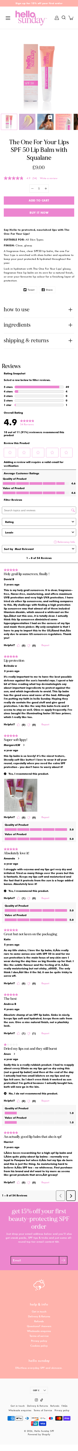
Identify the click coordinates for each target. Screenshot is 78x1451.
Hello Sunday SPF (44, 1431)
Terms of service (39, 1335)
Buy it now (39, 212)
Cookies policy (39, 1345)
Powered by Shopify (39, 1434)
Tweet (31, 289)
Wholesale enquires (39, 1331)
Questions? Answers (39, 1326)
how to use (16, 309)
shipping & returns (26, 340)
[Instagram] (36, 1399)
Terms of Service (43, 1410)
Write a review (49, 178)
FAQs (64, 1405)
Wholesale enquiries (20, 1410)
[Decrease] (32, 188)
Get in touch (39, 1311)
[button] (63, 17)
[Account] (57, 18)
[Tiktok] (41, 1399)
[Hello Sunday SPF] (31, 17)
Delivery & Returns (39, 1316)
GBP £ (36, 1390)
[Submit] (63, 1260)
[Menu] (8, 18)
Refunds (39, 1321)
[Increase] (46, 188)
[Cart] (71, 18)
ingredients (17, 325)
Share (49, 289)
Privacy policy (39, 1340)
